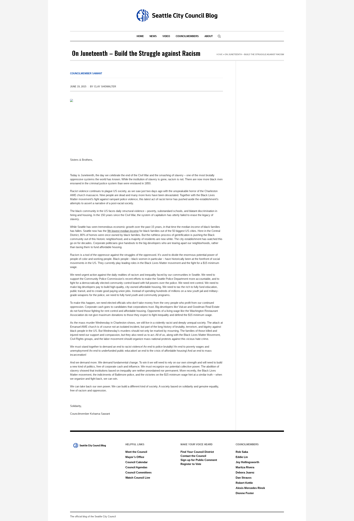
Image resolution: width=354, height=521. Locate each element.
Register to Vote (191, 464)
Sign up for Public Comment (199, 459)
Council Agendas (136, 467)
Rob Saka (242, 451)
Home (219, 54)
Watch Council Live (137, 477)
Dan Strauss (243, 477)
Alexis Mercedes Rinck (250, 487)
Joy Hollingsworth (247, 462)
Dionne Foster (245, 493)
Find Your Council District (197, 451)
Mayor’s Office (134, 457)
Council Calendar (136, 462)
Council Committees (138, 472)
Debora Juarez (245, 472)
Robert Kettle (244, 482)
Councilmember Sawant (86, 73)
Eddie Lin (242, 457)
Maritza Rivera (245, 467)
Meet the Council (136, 451)
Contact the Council (193, 455)
